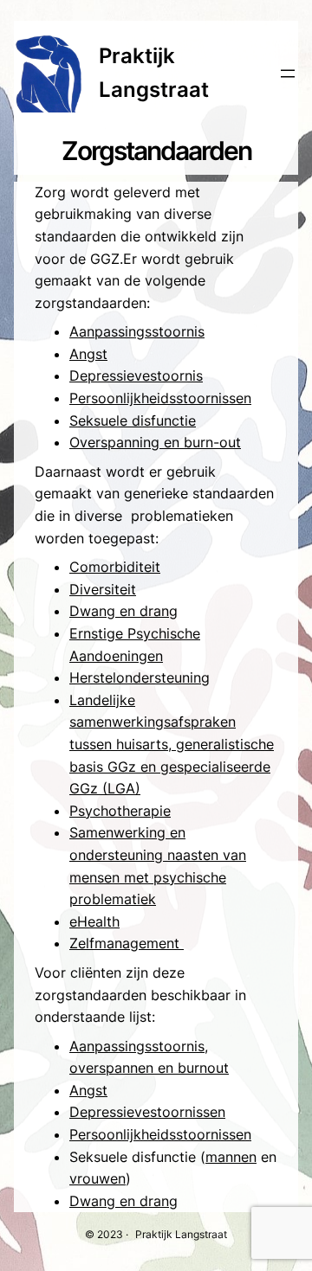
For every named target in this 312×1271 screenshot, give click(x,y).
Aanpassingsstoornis (137, 331)
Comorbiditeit (114, 566)
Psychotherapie (120, 810)
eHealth (94, 921)
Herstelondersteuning (139, 677)
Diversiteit (102, 589)
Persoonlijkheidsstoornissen (160, 398)
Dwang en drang (123, 610)
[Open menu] (287, 73)
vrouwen (97, 1178)
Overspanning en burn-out (155, 442)
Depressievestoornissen (147, 1111)
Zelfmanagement (126, 943)
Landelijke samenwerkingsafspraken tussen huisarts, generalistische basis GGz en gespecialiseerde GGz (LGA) (171, 744)
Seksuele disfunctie (132, 420)
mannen (231, 1156)
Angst (88, 354)
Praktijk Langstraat (181, 1234)
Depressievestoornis (136, 375)
